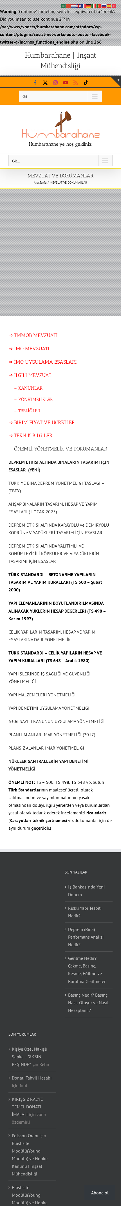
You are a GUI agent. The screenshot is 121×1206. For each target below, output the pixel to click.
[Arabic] (63, 5)
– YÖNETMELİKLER (33, 399)
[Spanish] (109, 5)
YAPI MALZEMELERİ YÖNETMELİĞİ (42, 695)
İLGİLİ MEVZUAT (32, 375)
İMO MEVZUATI (31, 349)
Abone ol (100, 1193)
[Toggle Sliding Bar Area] (116, 82)
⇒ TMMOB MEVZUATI (32, 335)
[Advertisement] (60, 252)
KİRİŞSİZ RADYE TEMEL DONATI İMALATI (27, 1106)
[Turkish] (114, 5)
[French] (83, 5)
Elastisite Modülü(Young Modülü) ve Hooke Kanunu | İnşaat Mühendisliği (30, 1158)
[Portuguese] (99, 5)
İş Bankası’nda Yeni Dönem (86, 890)
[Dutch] (73, 5)
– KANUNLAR (27, 388)
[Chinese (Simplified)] (68, 5)
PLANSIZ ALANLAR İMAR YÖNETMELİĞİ (46, 748)
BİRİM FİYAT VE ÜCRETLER (44, 422)
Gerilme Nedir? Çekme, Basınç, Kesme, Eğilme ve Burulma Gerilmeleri (87, 969)
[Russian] (104, 5)
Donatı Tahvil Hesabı (31, 1078)
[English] (78, 5)
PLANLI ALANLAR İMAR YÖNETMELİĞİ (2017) (51, 734)
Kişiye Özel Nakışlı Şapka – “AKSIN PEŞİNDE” (29, 1056)
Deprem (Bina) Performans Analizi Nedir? (86, 936)
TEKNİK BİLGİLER (33, 435)
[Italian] (94, 5)
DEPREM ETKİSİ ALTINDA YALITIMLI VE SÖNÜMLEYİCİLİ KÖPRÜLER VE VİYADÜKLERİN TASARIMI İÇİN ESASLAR (53, 553)
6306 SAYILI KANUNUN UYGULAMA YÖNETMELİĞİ (56, 721)
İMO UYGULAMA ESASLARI (45, 362)
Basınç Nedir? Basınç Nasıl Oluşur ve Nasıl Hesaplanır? (88, 1002)
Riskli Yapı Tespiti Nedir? (85, 912)
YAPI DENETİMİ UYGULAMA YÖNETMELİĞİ (48, 708)
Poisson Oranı (25, 1135)
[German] (88, 5)
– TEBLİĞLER (27, 410)
